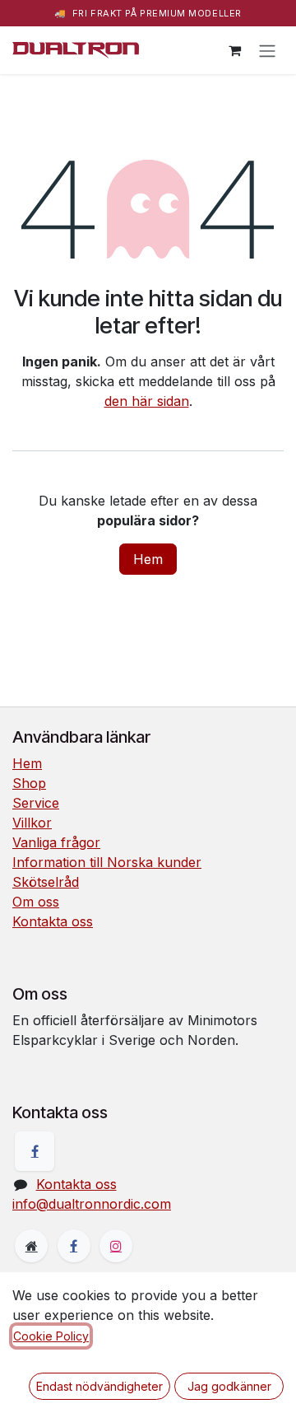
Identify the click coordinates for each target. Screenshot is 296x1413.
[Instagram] (115, 1245)
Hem (148, 559)
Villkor (32, 822)
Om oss (35, 901)
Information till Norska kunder (106, 862)
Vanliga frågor (56, 842)
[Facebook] (34, 1151)
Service (35, 803)
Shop (29, 783)
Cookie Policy (51, 1336)
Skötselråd (45, 882)
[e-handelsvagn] (234, 50)
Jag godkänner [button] (229, 1386)
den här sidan (146, 401)
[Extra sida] (31, 1245)
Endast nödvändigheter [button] (99, 1386)
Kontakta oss (52, 921)
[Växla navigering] (267, 50)
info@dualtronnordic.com (91, 1204)
